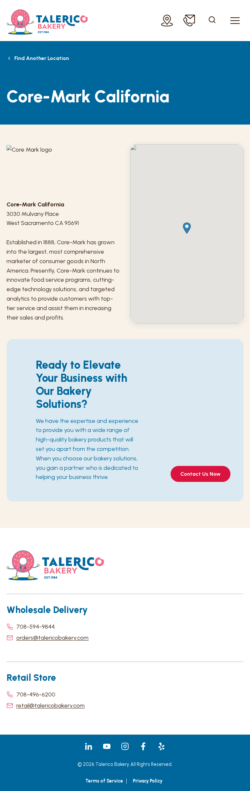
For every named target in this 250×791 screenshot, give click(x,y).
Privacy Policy (147, 781)
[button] (186, 228)
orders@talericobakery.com (52, 637)
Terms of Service (104, 781)
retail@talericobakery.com (50, 705)
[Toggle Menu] (235, 20)
